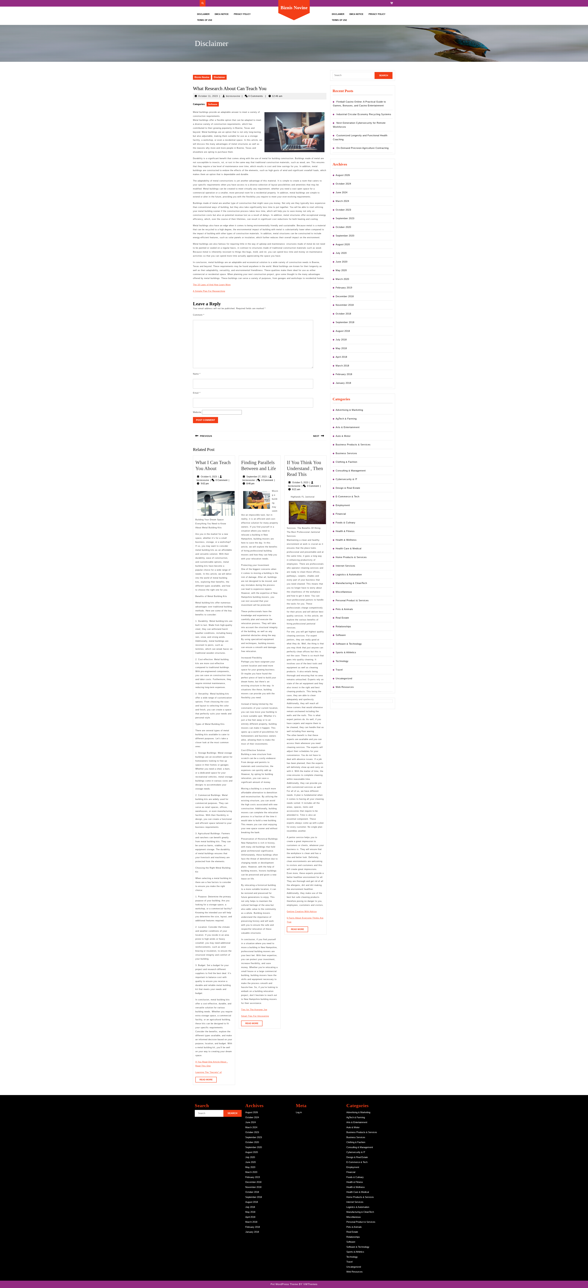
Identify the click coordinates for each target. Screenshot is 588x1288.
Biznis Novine (294, 7)
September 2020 (345, 235)
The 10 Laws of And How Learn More (212, 285)
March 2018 (342, 365)
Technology (342, 661)
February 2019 (344, 287)
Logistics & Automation (349, 574)
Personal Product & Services (352, 600)
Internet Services (345, 565)
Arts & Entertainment (348, 427)
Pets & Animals (344, 609)
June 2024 (341, 192)
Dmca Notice (222, 14)
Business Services (346, 453)
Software (212, 104)
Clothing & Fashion (346, 462)
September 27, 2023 (256, 476)
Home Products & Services (351, 557)
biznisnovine (233, 96)
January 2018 (343, 383)
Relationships (343, 626)
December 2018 (345, 296)
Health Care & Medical (348, 548)
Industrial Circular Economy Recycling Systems (363, 114)
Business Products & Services (353, 444)
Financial (341, 514)
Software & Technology (349, 643)
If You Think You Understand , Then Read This (305, 468)
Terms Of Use (204, 20)
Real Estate (342, 617)
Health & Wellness (346, 540)
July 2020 (341, 253)
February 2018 (344, 374)
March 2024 (342, 201)
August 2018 (343, 331)
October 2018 (343, 313)
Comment (198, 315)
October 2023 (343, 209)
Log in (299, 1112)
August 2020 (343, 244)
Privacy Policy (242, 14)
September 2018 (345, 322)
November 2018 (345, 305)
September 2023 (345, 218)
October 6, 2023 (209, 476)
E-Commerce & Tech (347, 496)
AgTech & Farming (346, 418)
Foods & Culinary (345, 522)
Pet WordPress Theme (284, 1284)
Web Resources (345, 687)
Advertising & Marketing (349, 410)
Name (196, 374)
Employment (343, 505)
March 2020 (342, 279)
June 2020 (341, 261)
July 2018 (341, 339)
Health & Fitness (345, 531)
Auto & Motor (343, 436)
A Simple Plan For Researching (209, 291)
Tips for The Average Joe (254, 1009)
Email (196, 393)
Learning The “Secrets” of (208, 1072)
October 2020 (343, 227)
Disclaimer (203, 14)
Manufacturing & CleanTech (351, 583)
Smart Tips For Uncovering (255, 1016)
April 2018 (341, 357)
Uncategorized (344, 678)
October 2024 (343, 183)
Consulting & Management (351, 470)
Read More (208, 1080)
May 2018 (341, 348)
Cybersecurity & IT (346, 479)
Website (197, 412)
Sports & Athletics (346, 652)
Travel (339, 669)
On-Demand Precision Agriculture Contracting (362, 148)
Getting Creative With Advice (302, 911)
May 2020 (341, 270)
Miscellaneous (344, 592)
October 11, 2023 (208, 96)
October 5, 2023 (300, 482)
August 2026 (343, 175)
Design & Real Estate (348, 488)
